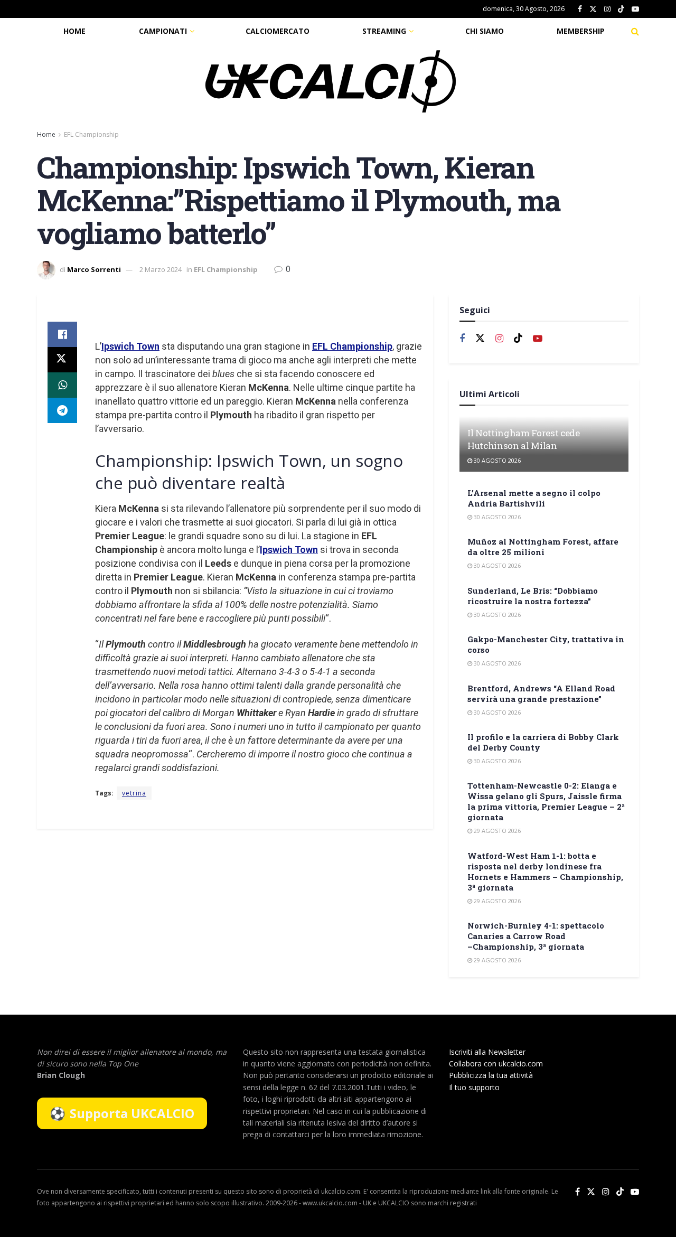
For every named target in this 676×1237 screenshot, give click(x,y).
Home (74, 31)
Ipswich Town (130, 346)
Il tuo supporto (474, 1087)
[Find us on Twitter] (593, 9)
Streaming (384, 31)
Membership (581, 31)
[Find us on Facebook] (580, 9)
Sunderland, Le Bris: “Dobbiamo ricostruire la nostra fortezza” (532, 595)
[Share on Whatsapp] (62, 385)
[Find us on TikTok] (621, 9)
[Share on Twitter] (62, 359)
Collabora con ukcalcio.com (496, 1063)
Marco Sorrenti (94, 269)
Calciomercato (277, 31)
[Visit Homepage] (330, 81)
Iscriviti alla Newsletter (487, 1052)
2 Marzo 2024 (160, 269)
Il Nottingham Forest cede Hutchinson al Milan (523, 439)
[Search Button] (635, 31)
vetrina (134, 793)
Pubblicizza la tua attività (491, 1075)
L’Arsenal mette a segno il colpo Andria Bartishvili (533, 498)
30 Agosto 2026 (496, 460)
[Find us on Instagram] (607, 9)
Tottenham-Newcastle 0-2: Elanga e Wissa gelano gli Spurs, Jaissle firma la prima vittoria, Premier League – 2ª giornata (546, 801)
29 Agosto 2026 (496, 831)
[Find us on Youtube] (635, 9)
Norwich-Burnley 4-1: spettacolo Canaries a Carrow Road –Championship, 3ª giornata (535, 936)
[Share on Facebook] (62, 334)
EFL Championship (91, 134)
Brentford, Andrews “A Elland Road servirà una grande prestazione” (541, 693)
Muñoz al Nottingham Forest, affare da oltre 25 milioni (542, 546)
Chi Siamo (484, 31)
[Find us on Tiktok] (518, 338)
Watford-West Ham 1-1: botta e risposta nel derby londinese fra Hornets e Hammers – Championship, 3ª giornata (545, 871)
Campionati (163, 31)
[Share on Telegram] (62, 410)
